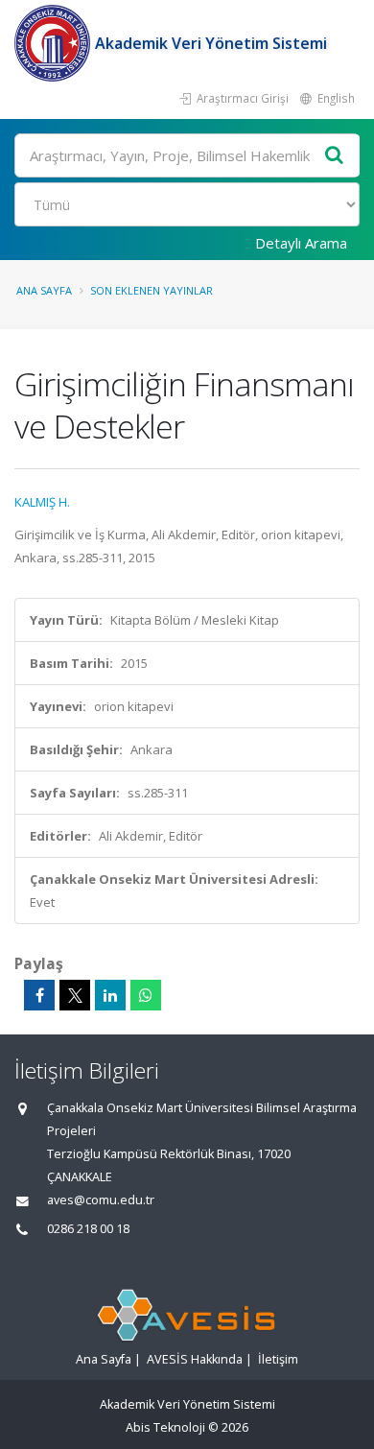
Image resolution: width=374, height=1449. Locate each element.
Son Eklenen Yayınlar (151, 290)
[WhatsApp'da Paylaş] (145, 995)
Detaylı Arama (301, 242)
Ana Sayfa (44, 290)
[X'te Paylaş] (74, 995)
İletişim (278, 1359)
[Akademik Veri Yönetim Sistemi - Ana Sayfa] (54, 43)
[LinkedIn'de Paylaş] (110, 995)
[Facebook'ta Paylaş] (39, 995)
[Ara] (335, 156)
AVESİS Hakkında (195, 1359)
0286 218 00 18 (88, 1229)
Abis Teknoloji (165, 1427)
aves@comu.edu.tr (100, 1200)
